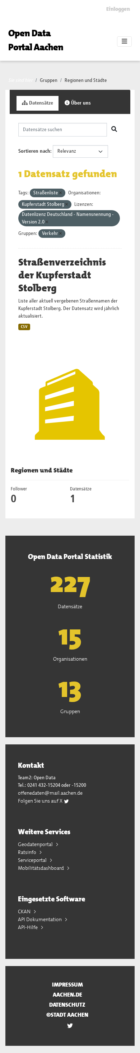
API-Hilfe (28, 927)
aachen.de (67, 994)
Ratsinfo (27, 852)
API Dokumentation (40, 919)
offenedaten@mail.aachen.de (50, 793)
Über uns (80, 103)
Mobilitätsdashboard (41, 868)
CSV (24, 327)
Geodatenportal (36, 844)
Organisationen (70, 659)
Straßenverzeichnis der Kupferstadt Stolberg (62, 275)
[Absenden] (114, 130)
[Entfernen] (60, 193)
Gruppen (48, 80)
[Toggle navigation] (124, 41)
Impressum (67, 984)
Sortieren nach (34, 151)
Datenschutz (67, 1004)
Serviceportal (33, 860)
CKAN (25, 911)
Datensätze (40, 103)
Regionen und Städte (86, 80)
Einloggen (118, 9)
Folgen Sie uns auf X (41, 801)
